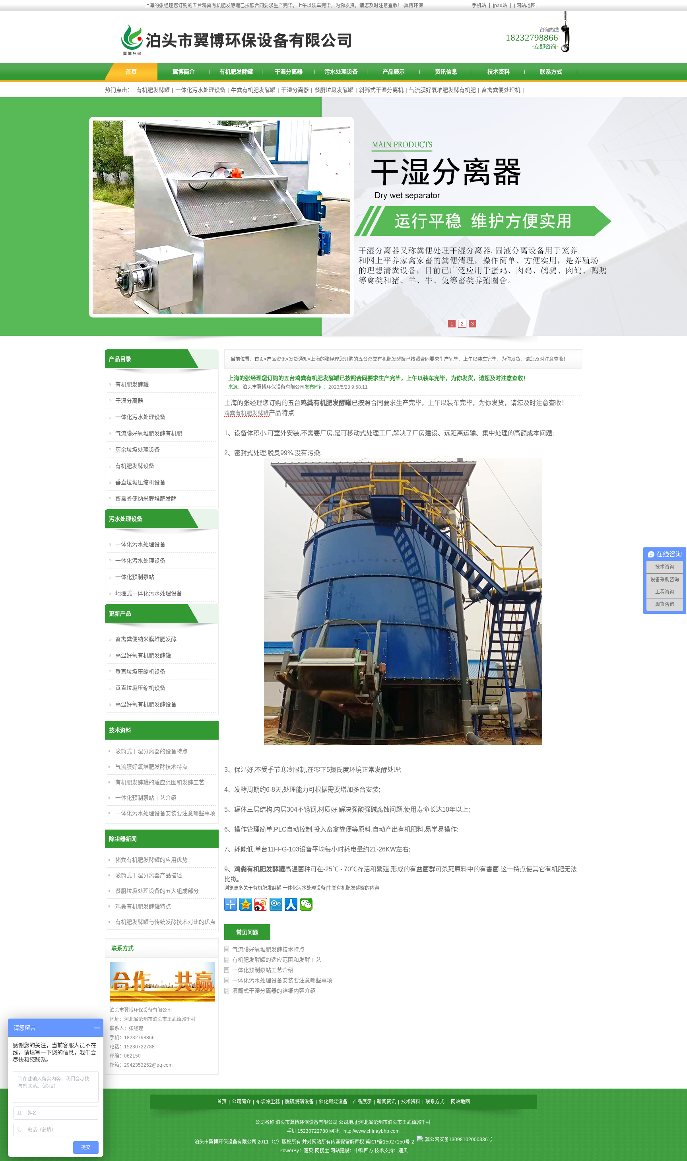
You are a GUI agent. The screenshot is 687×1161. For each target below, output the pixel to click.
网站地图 (526, 5)
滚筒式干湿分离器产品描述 (148, 875)
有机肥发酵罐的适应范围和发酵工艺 (276, 959)
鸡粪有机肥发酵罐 (246, 413)
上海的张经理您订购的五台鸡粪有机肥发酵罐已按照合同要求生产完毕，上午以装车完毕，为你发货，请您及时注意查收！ (439, 359)
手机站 (479, 5)
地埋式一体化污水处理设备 (148, 593)
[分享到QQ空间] (245, 904)
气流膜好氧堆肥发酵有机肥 (442, 90)
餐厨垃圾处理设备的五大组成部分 (157, 891)
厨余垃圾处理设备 (137, 449)
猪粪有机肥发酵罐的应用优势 (151, 860)
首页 (131, 71)
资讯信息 (446, 71)
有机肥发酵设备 (134, 466)
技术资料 (498, 71)
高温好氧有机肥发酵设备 (146, 704)
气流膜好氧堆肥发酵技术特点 (268, 949)
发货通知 (298, 359)
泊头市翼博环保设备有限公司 (274, 387)
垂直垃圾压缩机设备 (140, 482)
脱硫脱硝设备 (299, 1102)
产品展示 (393, 71)
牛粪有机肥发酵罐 (253, 90)
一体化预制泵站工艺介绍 (262, 970)
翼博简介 (184, 71)
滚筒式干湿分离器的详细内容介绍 (274, 991)
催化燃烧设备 (333, 1102)
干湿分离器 (289, 71)
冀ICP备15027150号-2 (389, 1142)
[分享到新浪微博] (260, 904)
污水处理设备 (341, 71)
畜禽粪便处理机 (500, 90)
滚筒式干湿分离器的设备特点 (151, 751)
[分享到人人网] (291, 904)
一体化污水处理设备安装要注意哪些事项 (282, 980)
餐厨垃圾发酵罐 (333, 90)
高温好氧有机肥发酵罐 (143, 655)
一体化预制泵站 (134, 577)
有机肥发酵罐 (236, 71)
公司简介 (241, 1102)
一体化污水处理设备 (200, 90)
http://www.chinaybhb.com (372, 1131)
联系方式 (551, 71)
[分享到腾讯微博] (276, 904)
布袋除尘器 (268, 1102)
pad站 (500, 5)
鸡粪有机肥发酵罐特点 (143, 906)
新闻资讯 (386, 1102)
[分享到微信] (306, 904)
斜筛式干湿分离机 (381, 90)
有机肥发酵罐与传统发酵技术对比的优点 (165, 922)
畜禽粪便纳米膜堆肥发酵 (146, 498)
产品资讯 (276, 359)
